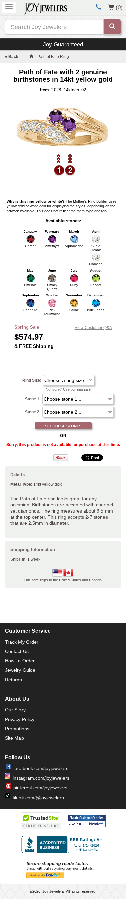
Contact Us (17, 651)
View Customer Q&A (93, 327)
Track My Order (21, 642)
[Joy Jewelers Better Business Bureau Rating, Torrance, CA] (63, 844)
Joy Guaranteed (63, 44)
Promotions (17, 728)
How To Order (20, 660)
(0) (119, 7)
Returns (13, 679)
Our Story (15, 709)
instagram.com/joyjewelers (41, 778)
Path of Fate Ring (53, 56)
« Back (11, 56)
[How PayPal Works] (63, 869)
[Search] (112, 27)
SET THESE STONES (63, 426)
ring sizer (84, 389)
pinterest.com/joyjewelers (40, 787)
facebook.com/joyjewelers (40, 768)
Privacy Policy (19, 719)
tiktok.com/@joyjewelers (38, 797)
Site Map (14, 738)
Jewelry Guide (20, 670)
